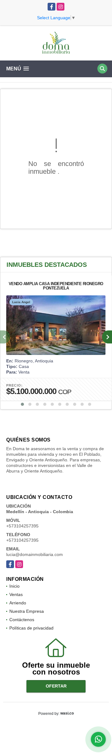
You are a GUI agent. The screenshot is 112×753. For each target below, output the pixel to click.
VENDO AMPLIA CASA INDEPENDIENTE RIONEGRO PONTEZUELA (56, 285)
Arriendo (17, 602)
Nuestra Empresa (26, 611)
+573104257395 (22, 525)
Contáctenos (21, 619)
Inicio (14, 586)
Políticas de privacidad (31, 627)
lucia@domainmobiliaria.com (34, 554)
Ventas (16, 594)
